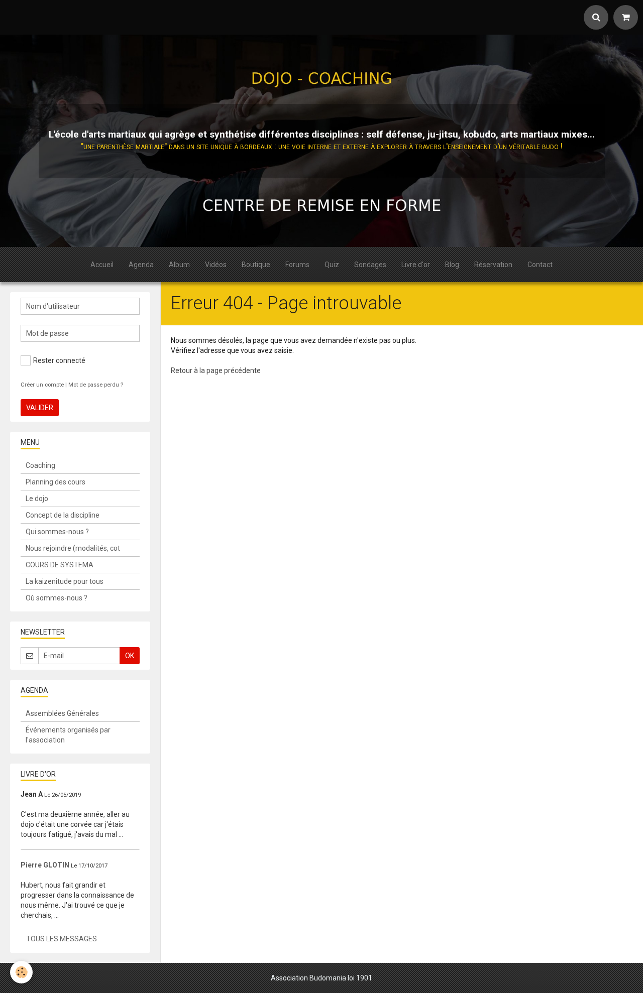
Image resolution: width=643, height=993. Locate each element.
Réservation (493, 265)
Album (179, 265)
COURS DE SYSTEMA (59, 565)
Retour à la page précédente (216, 370)
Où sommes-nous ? (56, 598)
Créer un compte (42, 385)
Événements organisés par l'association (68, 735)
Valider (39, 408)
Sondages (370, 265)
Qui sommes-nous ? (57, 532)
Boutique (256, 265)
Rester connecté (59, 360)
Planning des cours (55, 482)
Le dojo (37, 498)
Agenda (141, 265)
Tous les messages (61, 939)
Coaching (40, 465)
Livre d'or (415, 265)
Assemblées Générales (62, 713)
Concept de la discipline (62, 515)
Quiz (332, 265)
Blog (452, 265)
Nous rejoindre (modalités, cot (73, 548)
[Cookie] (21, 972)
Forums (297, 265)
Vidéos (216, 265)
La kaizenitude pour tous (64, 581)
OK (129, 656)
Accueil (102, 265)
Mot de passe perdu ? (95, 385)
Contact (540, 265)
